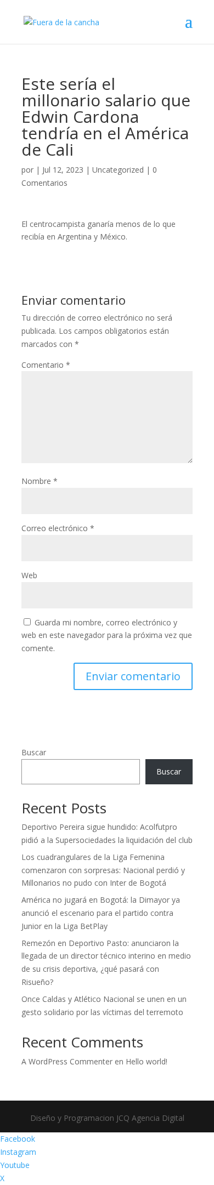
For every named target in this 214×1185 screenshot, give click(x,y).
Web (29, 575)
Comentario (45, 365)
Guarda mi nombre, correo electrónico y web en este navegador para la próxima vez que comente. (106, 635)
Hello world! (146, 1061)
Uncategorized (118, 169)
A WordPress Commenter (66, 1061)
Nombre (39, 481)
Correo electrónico (57, 528)
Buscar (33, 752)
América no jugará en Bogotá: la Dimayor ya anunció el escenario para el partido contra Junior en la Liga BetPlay (100, 913)
